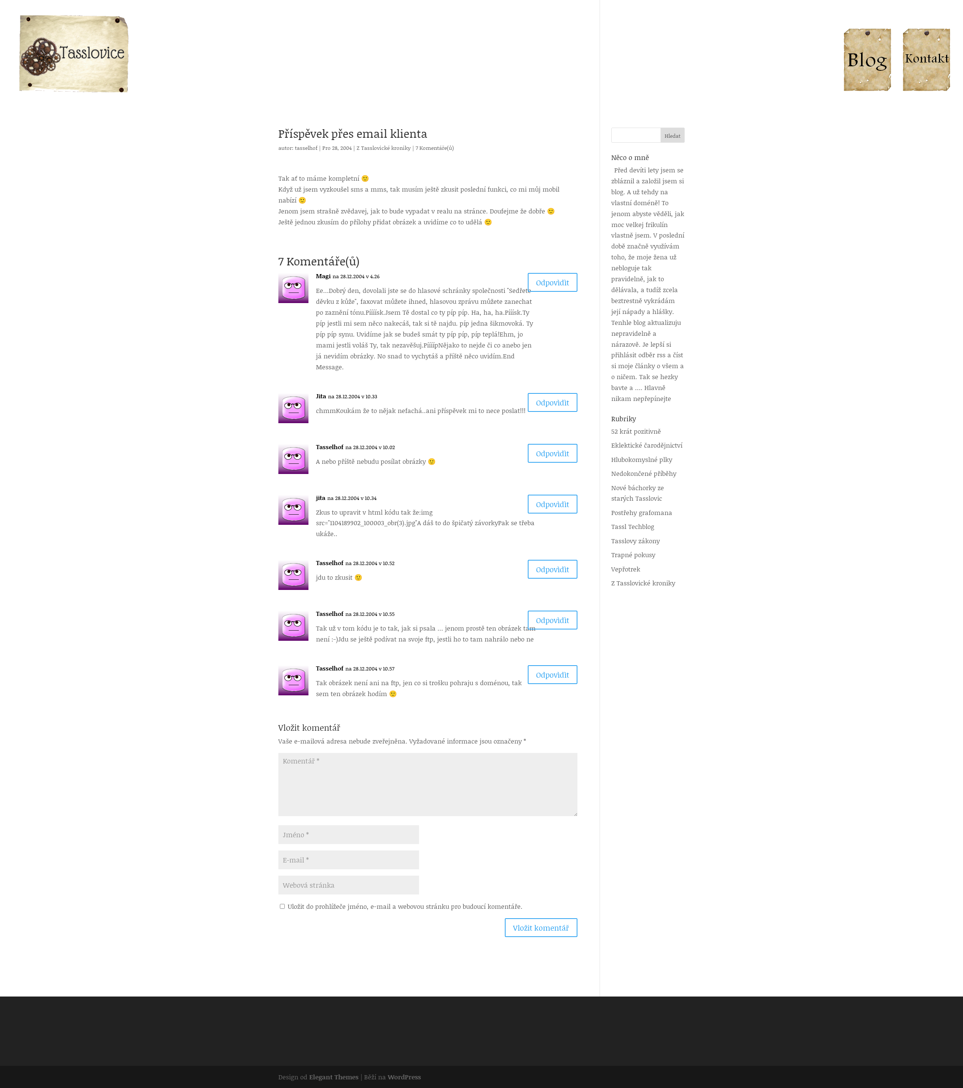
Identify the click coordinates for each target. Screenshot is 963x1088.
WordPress (404, 1076)
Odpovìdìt (552, 282)
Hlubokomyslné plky (641, 459)
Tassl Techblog (632, 526)
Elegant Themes (333, 1076)
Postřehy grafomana (641, 512)
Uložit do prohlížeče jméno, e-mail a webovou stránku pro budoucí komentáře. (405, 906)
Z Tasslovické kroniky (384, 148)
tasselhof (306, 148)
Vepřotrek (625, 568)
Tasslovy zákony (635, 540)
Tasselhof (329, 446)
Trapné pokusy (633, 554)
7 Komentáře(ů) (435, 148)
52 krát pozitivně (636, 431)
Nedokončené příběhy (643, 473)
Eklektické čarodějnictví (646, 445)
